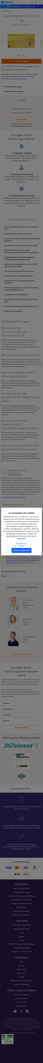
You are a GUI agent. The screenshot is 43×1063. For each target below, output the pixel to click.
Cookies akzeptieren (21, 550)
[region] (21, 531)
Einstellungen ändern (21, 544)
